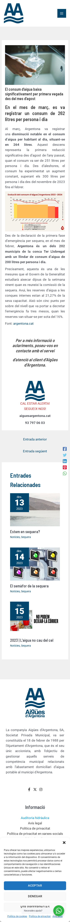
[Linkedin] (65, 461)
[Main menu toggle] (61, 13)
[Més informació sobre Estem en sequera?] (35, 509)
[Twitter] (65, 455)
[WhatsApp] (65, 473)
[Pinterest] (65, 467)
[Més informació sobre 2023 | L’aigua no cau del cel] (35, 618)
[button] (64, 843)
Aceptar (35, 885)
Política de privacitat (40, 916)
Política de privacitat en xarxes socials (35, 834)
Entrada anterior (35, 439)
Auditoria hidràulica (35, 818)
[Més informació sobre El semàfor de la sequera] (35, 564)
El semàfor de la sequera (29, 586)
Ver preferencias (35, 907)
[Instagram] (41, 789)
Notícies (15, 537)
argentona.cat (23, 323)
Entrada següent (35, 451)
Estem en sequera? (25, 531)
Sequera (26, 537)
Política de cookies (17, 916)
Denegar (35, 896)
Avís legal (57, 916)
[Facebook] (65, 449)
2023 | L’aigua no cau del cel (31, 640)
